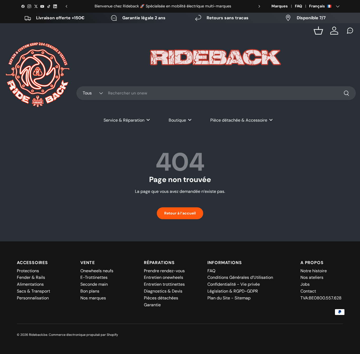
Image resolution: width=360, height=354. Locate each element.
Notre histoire (313, 271)
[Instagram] (29, 6)
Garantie (152, 305)
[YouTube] (42, 6)
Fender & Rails (31, 277)
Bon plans (89, 291)
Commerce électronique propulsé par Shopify (83, 335)
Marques (279, 6)
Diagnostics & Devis (163, 291)
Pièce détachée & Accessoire (238, 120)
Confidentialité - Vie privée (233, 284)
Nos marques (93, 298)
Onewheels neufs (96, 271)
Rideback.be (38, 335)
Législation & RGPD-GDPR (232, 291)
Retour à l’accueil (180, 213)
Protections (28, 271)
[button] (318, 30)
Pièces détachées (161, 298)
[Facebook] (23, 6)
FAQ (298, 6)
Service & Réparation (124, 120)
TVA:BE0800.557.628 (321, 298)
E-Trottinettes (94, 277)
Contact (308, 291)
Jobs (305, 284)
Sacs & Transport (33, 291)
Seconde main (94, 284)
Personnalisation (33, 298)
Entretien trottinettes (164, 284)
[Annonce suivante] (259, 6)
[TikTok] (49, 6)
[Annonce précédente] (66, 6)
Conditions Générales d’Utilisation (240, 277)
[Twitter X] (36, 6)
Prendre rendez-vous (164, 271)
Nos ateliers (311, 277)
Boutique (177, 120)
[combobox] (216, 93)
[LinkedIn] (55, 6)
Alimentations (30, 284)
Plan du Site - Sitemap (229, 298)
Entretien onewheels (163, 277)
